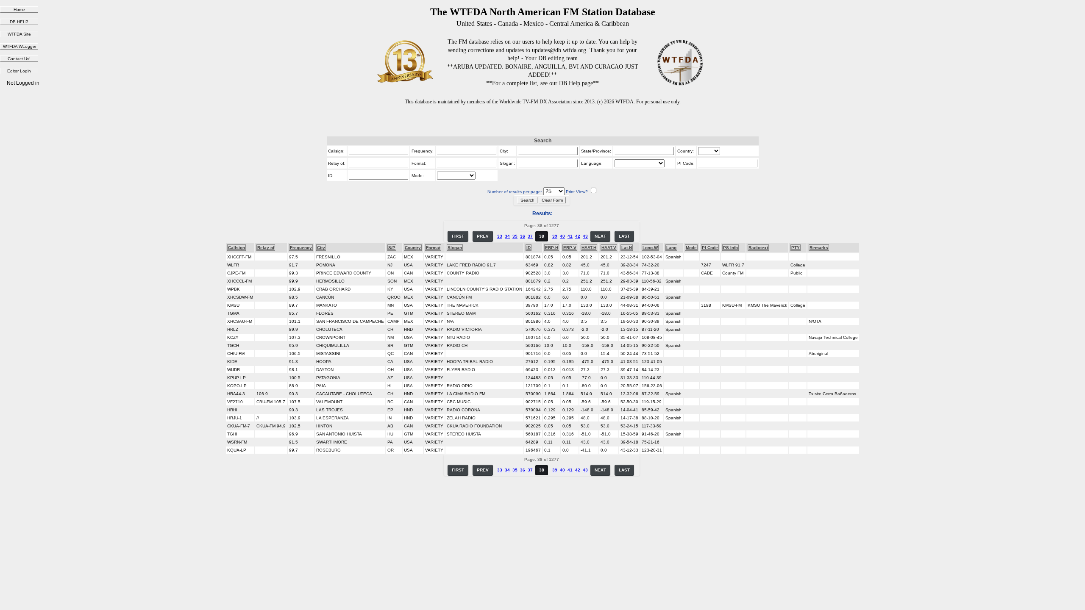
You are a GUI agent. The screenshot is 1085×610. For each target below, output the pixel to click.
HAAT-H (588, 247)
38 (541, 236)
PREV (483, 236)
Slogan (455, 247)
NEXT (600, 236)
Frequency (301, 247)
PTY (795, 247)
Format (433, 247)
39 (554, 236)
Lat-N (626, 247)
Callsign (236, 247)
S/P (391, 247)
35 (514, 236)
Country (413, 247)
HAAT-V (608, 247)
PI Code (710, 247)
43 (585, 236)
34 (507, 236)
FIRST (458, 236)
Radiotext (758, 247)
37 (530, 236)
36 (522, 236)
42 (577, 236)
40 (562, 236)
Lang (671, 247)
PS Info (730, 247)
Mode (691, 247)
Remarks (819, 247)
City (321, 247)
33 (499, 236)
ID (528, 247)
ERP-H (551, 247)
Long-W (650, 247)
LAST (624, 236)
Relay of (265, 247)
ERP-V (569, 247)
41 (570, 236)
